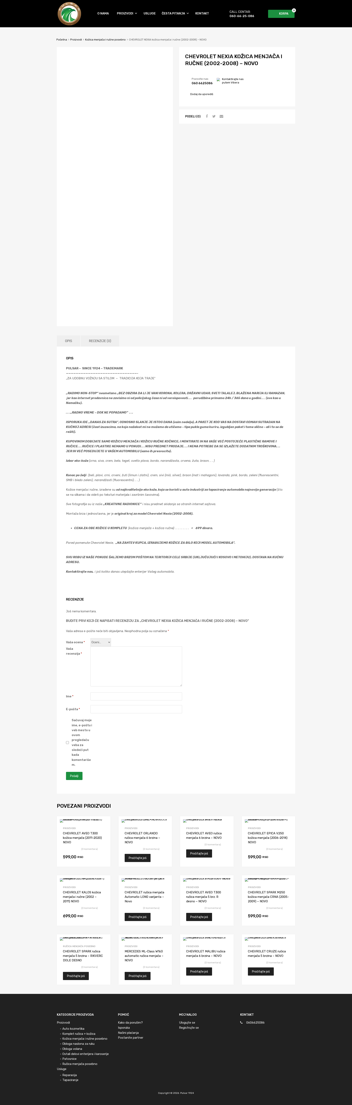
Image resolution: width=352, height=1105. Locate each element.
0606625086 (255, 1022)
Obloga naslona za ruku (78, 1044)
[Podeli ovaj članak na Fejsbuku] (206, 116)
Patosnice (69, 1059)
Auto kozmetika (73, 1029)
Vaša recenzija (74, 651)
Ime (70, 696)
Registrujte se (189, 1028)
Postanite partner (130, 1037)
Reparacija (69, 1075)
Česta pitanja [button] (173, 13)
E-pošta (73, 709)
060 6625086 (199, 83)
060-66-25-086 (240, 16)
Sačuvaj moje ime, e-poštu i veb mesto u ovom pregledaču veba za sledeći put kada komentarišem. (82, 742)
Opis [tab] (68, 341)
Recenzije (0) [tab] (100, 341)
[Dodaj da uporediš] (104, 823)
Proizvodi (125, 13)
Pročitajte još (137, 858)
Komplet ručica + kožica (78, 1034)
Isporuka (124, 1028)
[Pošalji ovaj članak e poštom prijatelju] (220, 116)
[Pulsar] (69, 24)
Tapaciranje (70, 1080)
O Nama (103, 13)
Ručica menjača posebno (79, 946)
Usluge (150, 13)
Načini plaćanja (128, 1033)
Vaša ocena (75, 642)
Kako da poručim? (130, 1022)
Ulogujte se (187, 1022)
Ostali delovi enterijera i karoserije (85, 1054)
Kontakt (202, 13)
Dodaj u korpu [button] (101, 857)
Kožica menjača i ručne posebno (105, 39)
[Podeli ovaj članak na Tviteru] (213, 116)
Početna (61, 39)
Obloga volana (72, 1049)
